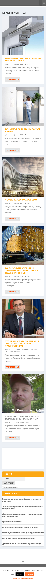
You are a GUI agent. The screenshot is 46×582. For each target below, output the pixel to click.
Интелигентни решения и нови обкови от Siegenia (18, 538)
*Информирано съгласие (10, 487)
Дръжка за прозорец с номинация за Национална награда (21, 544)
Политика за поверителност (23, 579)
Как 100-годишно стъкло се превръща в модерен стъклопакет (23, 533)
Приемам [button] (19, 574)
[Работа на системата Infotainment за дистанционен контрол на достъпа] (23, 393)
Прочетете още (12, 80)
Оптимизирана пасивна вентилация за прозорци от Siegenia (23, 59)
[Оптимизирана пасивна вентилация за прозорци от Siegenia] (23, 35)
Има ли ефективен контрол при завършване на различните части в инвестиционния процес (21, 270)
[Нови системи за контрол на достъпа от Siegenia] (23, 106)
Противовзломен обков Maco (12, 522)
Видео (27, 422)
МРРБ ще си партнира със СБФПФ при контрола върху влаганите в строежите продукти (22, 343)
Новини (27, 64)
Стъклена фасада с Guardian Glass (21, 200)
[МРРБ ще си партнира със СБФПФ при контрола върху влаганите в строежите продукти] (23, 318)
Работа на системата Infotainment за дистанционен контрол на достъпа (22, 418)
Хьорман (16, 422)
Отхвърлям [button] (29, 574)
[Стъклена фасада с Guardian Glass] (23, 177)
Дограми (16, 64)
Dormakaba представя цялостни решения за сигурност (20, 527)
